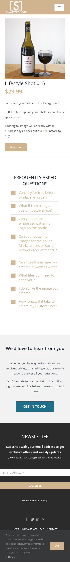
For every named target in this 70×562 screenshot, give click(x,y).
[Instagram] (32, 519)
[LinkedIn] (37, 519)
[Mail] (43, 519)
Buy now (15, 147)
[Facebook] (26, 519)
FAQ (45, 131)
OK (57, 546)
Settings (10, 557)
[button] (35, 194)
